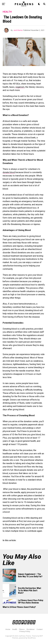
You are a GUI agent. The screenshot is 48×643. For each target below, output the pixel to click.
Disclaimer (31, 629)
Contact (40, 629)
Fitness (22, 629)
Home (7, 629)
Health (14, 629)
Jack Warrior (18, 30)
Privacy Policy (24, 631)
